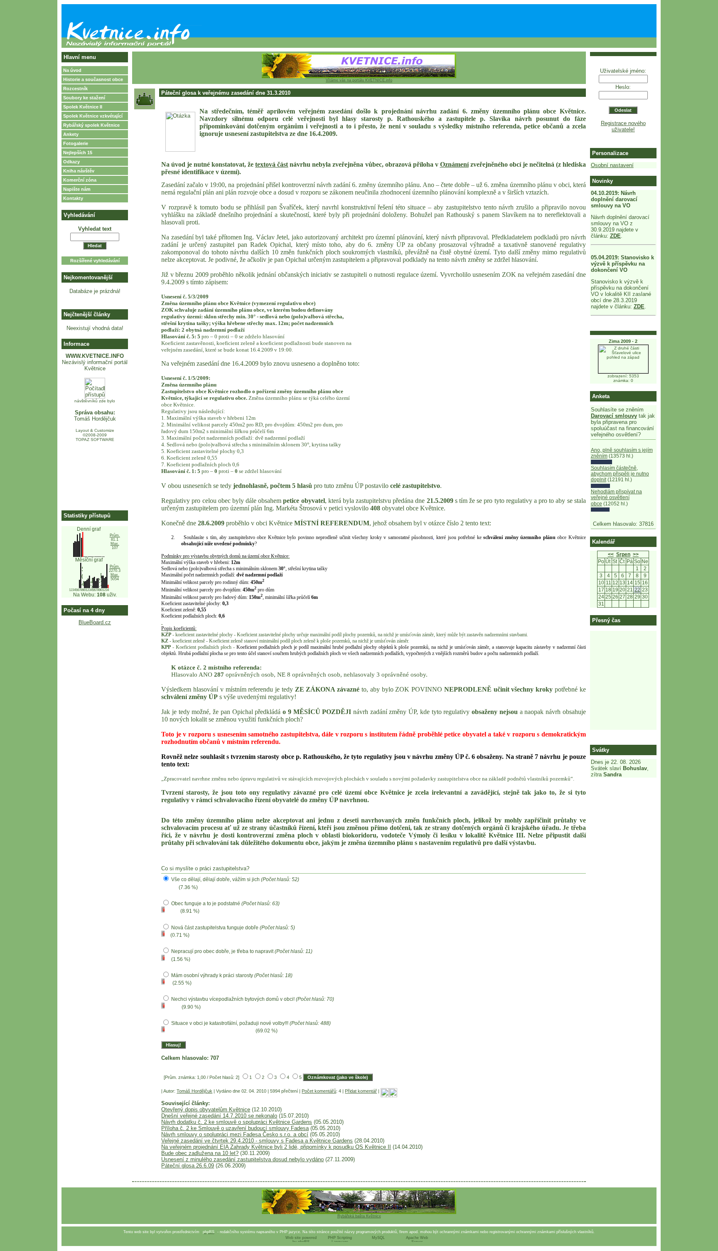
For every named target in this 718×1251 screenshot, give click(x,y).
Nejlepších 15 (77, 152)
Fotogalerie (75, 143)
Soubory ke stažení (84, 97)
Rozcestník (75, 88)
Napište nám (77, 189)
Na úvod (72, 70)
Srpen (623, 554)
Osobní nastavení (612, 165)
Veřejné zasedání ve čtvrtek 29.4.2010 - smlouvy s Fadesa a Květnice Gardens (257, 1141)
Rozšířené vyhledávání (95, 260)
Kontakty (73, 198)
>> (636, 554)
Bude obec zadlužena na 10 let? (200, 1153)
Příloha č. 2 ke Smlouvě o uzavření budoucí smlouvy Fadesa (235, 1128)
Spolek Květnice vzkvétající (93, 115)
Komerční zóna (79, 179)
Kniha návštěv (78, 170)
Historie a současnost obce (93, 79)
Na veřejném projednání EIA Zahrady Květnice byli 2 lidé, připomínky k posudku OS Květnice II (276, 1147)
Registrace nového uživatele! (623, 126)
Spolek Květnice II (82, 106)
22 (637, 590)
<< (611, 554)
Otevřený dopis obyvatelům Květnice (205, 1109)
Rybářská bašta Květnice (359, 1216)
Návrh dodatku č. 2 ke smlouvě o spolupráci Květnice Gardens (236, 1122)
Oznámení (454, 164)
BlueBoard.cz (95, 622)
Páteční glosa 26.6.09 (187, 1165)
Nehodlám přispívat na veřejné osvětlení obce (616, 498)
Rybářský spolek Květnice (91, 125)
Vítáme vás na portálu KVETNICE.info (359, 80)
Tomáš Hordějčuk (194, 1090)
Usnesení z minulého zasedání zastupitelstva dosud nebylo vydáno (242, 1159)
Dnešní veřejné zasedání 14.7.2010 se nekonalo (219, 1116)
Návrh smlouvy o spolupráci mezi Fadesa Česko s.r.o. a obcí (234, 1134)
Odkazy (71, 161)
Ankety (71, 134)
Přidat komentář (361, 1090)
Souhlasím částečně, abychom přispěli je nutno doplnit (620, 474)
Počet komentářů (319, 1090)
